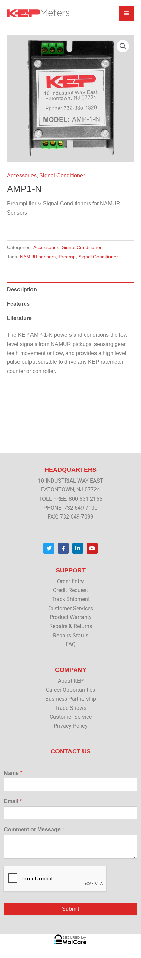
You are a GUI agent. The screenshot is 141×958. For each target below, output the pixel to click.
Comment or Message (34, 829)
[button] (123, 46)
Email (13, 801)
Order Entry (70, 581)
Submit (70, 909)
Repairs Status (70, 636)
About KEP (71, 681)
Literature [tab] (19, 318)
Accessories (22, 175)
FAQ (71, 644)
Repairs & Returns (70, 626)
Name (13, 773)
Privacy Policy (71, 726)
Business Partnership (70, 699)
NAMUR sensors (38, 256)
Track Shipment (71, 599)
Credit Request (70, 590)
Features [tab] (18, 304)
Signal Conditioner (62, 175)
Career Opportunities (70, 690)
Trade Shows (70, 708)
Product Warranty (71, 617)
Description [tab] (22, 289)
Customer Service (71, 717)
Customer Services (70, 608)
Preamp (67, 256)
